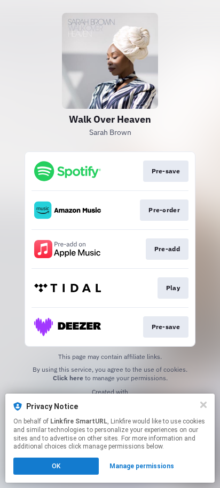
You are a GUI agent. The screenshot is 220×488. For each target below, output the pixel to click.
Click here (68, 378)
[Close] (203, 404)
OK (56, 466)
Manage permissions (141, 466)
